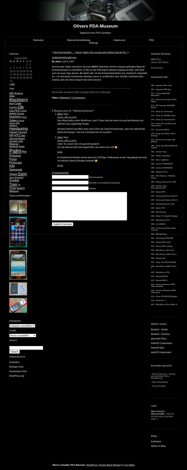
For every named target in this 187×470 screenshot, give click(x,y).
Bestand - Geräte (159, 329)
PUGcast (15, 162)
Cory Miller (129, 465)
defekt (12, 113)
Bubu (60, 114)
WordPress (92, 465)
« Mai (12, 84)
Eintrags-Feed (16, 367)
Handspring (18, 129)
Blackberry (18, 99)
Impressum (119, 40)
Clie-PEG (14, 110)
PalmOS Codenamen (161, 343)
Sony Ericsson (16, 177)
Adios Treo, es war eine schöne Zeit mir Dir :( (105, 52)
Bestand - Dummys (160, 334)
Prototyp (15, 155)
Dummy (15, 117)
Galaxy (13, 120)
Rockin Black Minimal (110, 465)
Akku (12, 96)
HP (11, 135)
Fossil (23, 117)
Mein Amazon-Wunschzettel (158, 412)
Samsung (15, 169)
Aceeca (18, 93)
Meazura (13, 143)
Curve (23, 110)
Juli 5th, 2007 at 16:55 (67, 141)
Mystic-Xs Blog (158, 446)
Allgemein (65, 97)
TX (19, 185)
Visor (12, 188)
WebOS (21, 188)
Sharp (13, 174)
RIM (12, 166)
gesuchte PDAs (158, 338)
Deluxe (20, 113)
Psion (13, 159)
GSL (18, 123)
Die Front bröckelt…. (64, 52)
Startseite (38, 40)
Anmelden (14, 362)
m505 (20, 141)
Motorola (13, 146)
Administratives (64, 58)
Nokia (21, 146)
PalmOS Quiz (157, 348)
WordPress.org (16, 376)
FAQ (151, 40)
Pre (24, 151)
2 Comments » (78, 97)
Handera (13, 125)
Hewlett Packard (18, 132)
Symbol (14, 180)
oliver (60, 137)
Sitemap (93, 42)
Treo (13, 184)
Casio (17, 103)
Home (79, 52)
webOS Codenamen (161, 352)
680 (11, 93)
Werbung (14, 191)
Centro (13, 107)
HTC (17, 135)
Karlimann (156, 441)
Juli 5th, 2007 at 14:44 (67, 117)
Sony (22, 174)
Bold (11, 103)
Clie (21, 107)
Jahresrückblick (17, 138)
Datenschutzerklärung (78, 40)
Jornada (13, 141)
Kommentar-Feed (18, 371)
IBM (23, 135)
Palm (15, 151)
